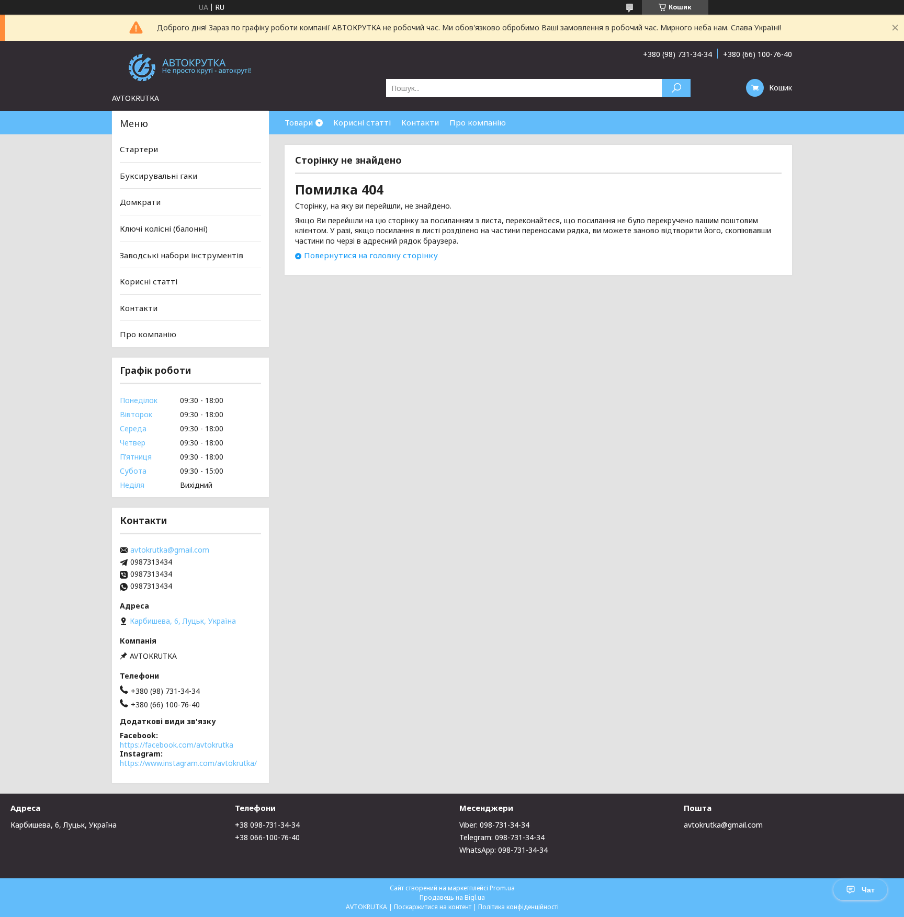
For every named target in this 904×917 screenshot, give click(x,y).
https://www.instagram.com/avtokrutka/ (188, 763)
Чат (868, 890)
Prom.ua (502, 888)
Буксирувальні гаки (158, 175)
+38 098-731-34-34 (267, 825)
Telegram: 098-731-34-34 (502, 837)
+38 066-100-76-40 (267, 837)
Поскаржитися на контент (432, 906)
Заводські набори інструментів (181, 254)
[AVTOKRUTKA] (190, 67)
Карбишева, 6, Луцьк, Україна (63, 825)
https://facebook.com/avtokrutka (176, 745)
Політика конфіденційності (518, 906)
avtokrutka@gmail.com (169, 550)
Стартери (139, 149)
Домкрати (140, 202)
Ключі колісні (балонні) (164, 228)
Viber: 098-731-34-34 (494, 825)
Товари (299, 122)
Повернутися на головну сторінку (371, 255)
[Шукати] (676, 88)
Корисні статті (362, 122)
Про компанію (477, 122)
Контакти (420, 122)
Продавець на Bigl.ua (452, 897)
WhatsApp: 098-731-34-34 (503, 850)
